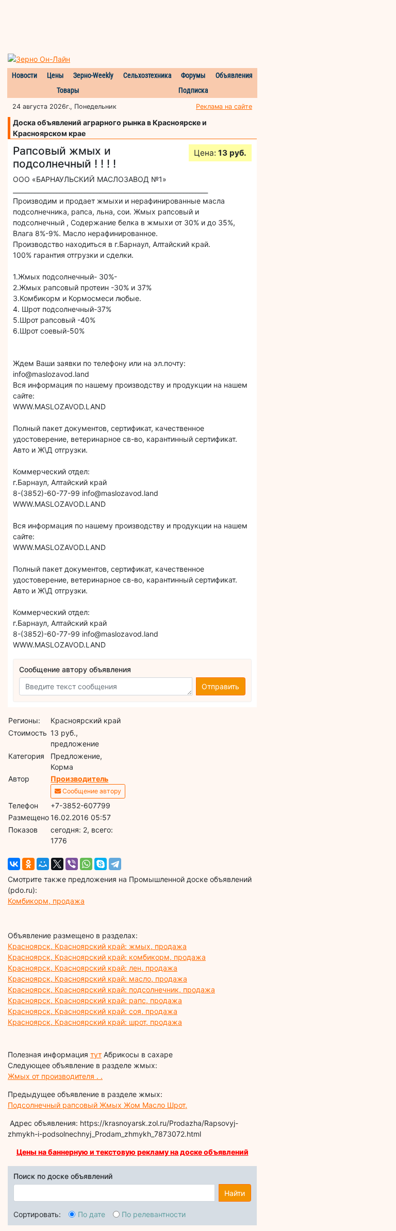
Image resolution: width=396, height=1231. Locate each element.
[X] (57, 864)
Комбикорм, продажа (46, 900)
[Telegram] (115, 864)
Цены (55, 75)
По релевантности (154, 1214)
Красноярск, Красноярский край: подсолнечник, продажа (111, 989)
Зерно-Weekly (93, 75)
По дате (91, 1214)
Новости (24, 75)
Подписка (193, 90)
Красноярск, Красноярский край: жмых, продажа (97, 946)
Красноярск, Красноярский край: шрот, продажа (95, 1022)
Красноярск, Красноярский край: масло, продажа (97, 978)
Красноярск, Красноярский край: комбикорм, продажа (107, 957)
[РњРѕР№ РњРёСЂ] (43, 864)
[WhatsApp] (86, 864)
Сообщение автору (91, 791)
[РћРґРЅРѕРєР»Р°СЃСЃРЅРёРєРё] (28, 864)
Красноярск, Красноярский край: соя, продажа (92, 1011)
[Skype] (100, 864)
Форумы (193, 75)
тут (96, 1054)
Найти (234, 1193)
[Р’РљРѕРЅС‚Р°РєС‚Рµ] (14, 864)
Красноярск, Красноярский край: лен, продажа (92, 967)
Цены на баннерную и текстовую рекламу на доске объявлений (132, 1151)
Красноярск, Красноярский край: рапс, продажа (95, 1000)
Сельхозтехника (147, 75)
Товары (68, 90)
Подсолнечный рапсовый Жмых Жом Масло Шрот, (97, 1105)
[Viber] (71, 864)
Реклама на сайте (224, 106)
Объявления (234, 75)
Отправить (220, 686)
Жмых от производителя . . (55, 1076)
